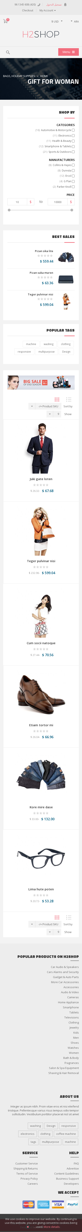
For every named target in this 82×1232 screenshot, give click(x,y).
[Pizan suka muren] (66, 279)
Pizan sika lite (44, 251)
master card (28, 1204)
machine (31, 344)
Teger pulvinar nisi (40, 294)
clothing (65, 344)
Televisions (71, 1017)
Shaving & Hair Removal (63, 1073)
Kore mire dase (41, 807)
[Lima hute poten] (41, 858)
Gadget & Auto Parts (66, 977)
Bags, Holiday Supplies (19, 76)
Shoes (75, 1043)
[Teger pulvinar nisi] (66, 301)
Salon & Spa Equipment (64, 1068)
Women (74, 1053)
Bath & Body (71, 1058)
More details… (47, 1227)
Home (44, 76)
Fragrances (72, 1063)
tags (33, 1142)
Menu (66, 52)
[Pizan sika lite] (66, 257)
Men (76, 1038)
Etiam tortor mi (41, 725)
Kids (76, 1032)
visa (58, 1204)
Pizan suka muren (41, 273)
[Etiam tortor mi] (41, 694)
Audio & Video (70, 992)
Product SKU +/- (48, 406)
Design (66, 351)
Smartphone (71, 1007)
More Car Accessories (65, 982)
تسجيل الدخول (54, 4)
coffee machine (66, 1134)
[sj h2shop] (41, 34)
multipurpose (46, 351)
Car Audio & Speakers (65, 967)
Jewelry (74, 1027)
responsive (24, 351)
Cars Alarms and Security (63, 972)
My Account (46, 10)
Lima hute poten (41, 889)
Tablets (74, 1012)
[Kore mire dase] (41, 776)
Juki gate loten (41, 479)
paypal (73, 1204)
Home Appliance (68, 1002)
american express (43, 1204)
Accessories (71, 987)
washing (48, 344)
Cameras (73, 997)
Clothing (74, 1022)
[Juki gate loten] (41, 448)
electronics (27, 1134)
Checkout (27, 10)
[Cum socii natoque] (41, 612)
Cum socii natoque (41, 643)
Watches (73, 1048)
